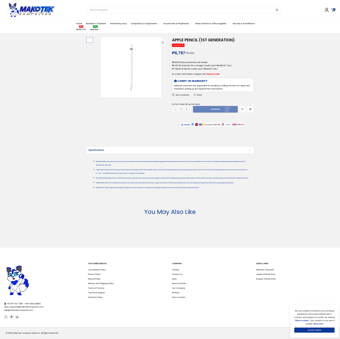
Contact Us (177, 274)
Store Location (178, 297)
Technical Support (96, 292)
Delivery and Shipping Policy (101, 283)
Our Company (178, 288)
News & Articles (179, 283)
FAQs (174, 279)
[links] (6, 317)
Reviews (175, 292)
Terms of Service (96, 288)
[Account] (327, 10)
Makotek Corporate (265, 269)
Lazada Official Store (265, 274)
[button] (242, 109)
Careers (175, 269)
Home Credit (213, 74)
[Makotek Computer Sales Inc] (31, 10)
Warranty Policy (95, 297)
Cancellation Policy (97, 269)
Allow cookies (314, 330)
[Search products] (277, 10)
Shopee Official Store (266, 279)
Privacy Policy (94, 274)
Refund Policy (94, 279)
